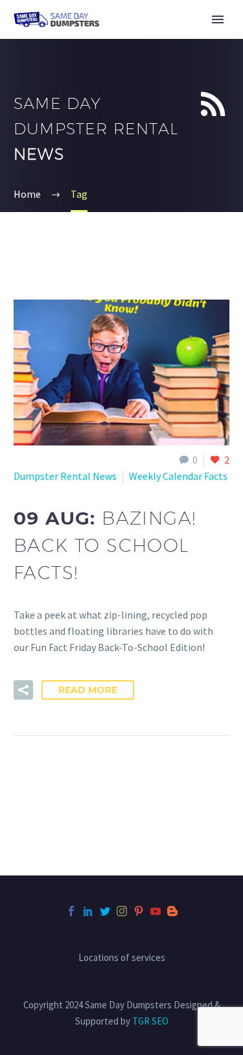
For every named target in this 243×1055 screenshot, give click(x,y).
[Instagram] (122, 911)
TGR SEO (150, 1021)
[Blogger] (172, 911)
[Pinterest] (138, 911)
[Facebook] (71, 911)
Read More (87, 690)
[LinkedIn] (88, 911)
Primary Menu (217, 19)
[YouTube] (155, 911)
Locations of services (121, 958)
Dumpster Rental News (65, 475)
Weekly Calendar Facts (178, 475)
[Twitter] (105, 911)
